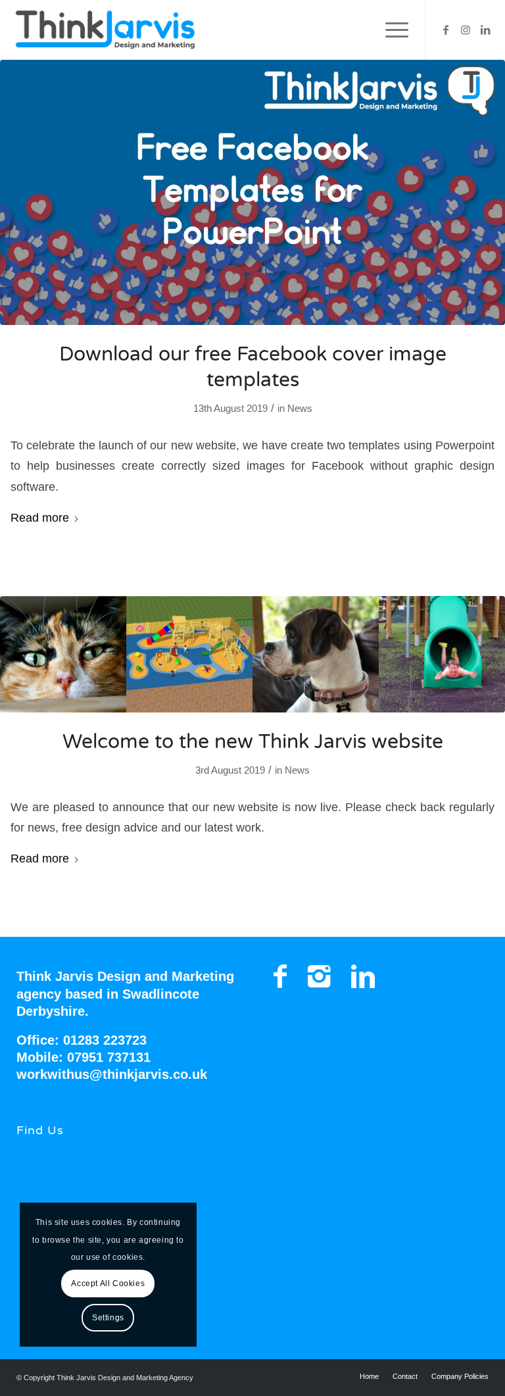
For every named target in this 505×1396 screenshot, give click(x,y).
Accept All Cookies (108, 1283)
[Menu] (390, 29)
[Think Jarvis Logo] (104, 29)
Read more (40, 517)
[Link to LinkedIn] (485, 29)
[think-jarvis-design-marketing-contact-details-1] (252, 654)
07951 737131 (109, 1057)
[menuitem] (390, 29)
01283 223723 (105, 1040)
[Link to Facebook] (446, 29)
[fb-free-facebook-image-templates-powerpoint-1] (252, 192)
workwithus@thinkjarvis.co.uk (111, 1074)
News (299, 408)
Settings (108, 1317)
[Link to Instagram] (465, 29)
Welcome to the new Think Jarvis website (252, 742)
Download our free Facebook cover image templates (252, 367)
